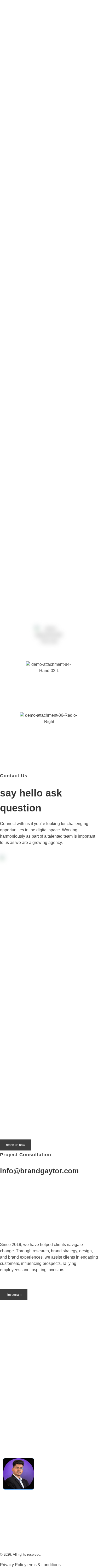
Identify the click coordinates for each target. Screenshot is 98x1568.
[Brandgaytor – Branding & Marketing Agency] (41, 25)
